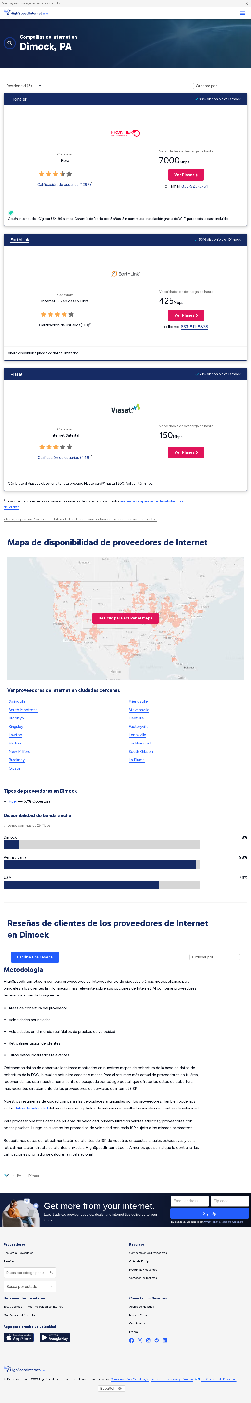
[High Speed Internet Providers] (26, 13)
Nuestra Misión (138, 1315)
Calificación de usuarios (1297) (64, 184)
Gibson (15, 768)
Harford (15, 743)
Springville (17, 701)
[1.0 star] (41, 174)
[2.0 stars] (48, 174)
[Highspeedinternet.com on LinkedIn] (165, 1341)
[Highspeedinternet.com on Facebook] (131, 1341)
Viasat (16, 374)
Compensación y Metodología (130, 1379)
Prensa (133, 1331)
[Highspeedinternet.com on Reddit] (156, 1341)
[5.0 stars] (69, 174)
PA (19, 1176)
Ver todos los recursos (143, 1278)
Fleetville (136, 718)
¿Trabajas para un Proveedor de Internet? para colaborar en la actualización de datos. (80, 519)
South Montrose (23, 709)
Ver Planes (181, 174)
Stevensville (139, 709)
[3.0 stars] (55, 174)
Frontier (18, 99)
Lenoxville (137, 734)
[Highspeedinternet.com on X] (140, 1341)
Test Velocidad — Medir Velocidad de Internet (33, 1306)
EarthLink (19, 239)
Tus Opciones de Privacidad (219, 1379)
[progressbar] (102, 844)
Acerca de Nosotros (141, 1306)
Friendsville (138, 701)
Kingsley (16, 726)
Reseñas (9, 1261)
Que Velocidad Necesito (19, 1315)
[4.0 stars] (62, 174)
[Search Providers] (51, 1273)
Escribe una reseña (35, 957)
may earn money (18, 3)
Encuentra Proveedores (18, 1253)
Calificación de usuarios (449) (64, 457)
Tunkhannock (140, 743)
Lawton (15, 734)
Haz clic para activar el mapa (125, 618)
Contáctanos (137, 1323)
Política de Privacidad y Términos (172, 1379)
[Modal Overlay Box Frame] (125, 1210)
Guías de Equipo (139, 1261)
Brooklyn (16, 718)
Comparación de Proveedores (148, 1253)
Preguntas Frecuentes (143, 1269)
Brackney (17, 760)
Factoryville (139, 726)
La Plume (137, 760)
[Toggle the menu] (242, 13)
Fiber (13, 801)
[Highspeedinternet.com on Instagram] (148, 1341)
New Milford (19, 751)
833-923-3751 (194, 186)
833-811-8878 (194, 326)
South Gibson (141, 751)
